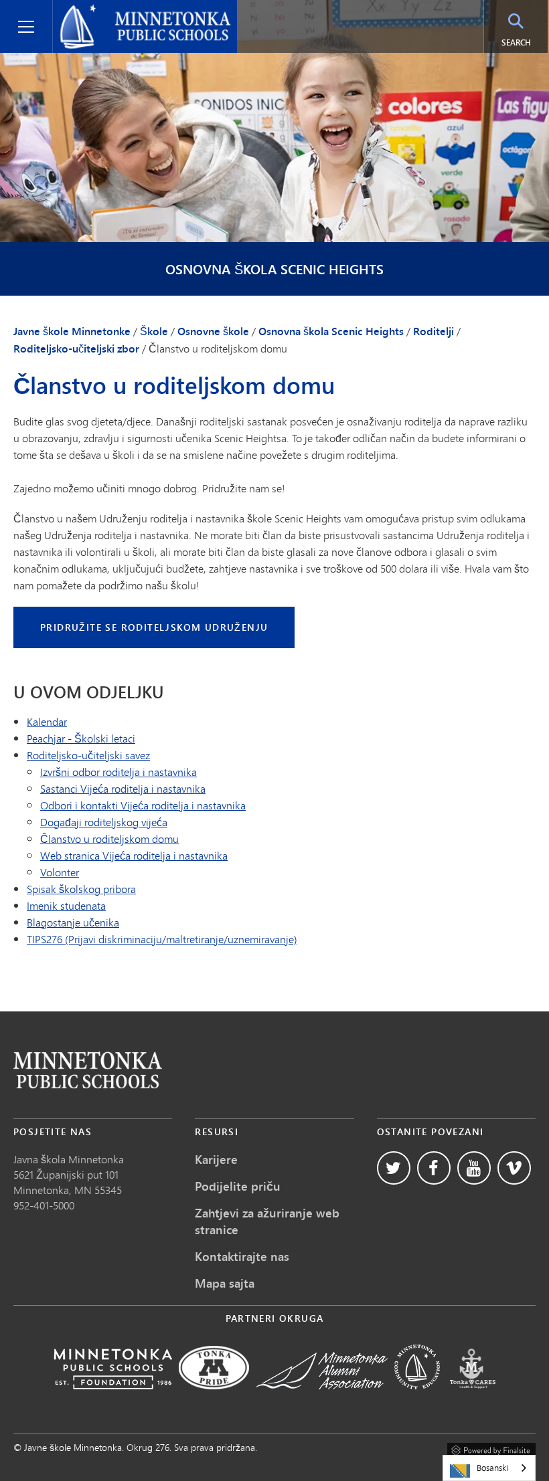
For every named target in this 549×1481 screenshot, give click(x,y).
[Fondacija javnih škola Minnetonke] (112, 1398)
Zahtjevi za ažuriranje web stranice (267, 1221)
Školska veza (87, 1070)
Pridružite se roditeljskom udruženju (154, 627)
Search (524, 42)
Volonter (59, 872)
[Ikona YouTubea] (474, 1168)
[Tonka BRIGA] (472, 1398)
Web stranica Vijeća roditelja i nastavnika (134, 855)
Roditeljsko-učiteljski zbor (76, 348)
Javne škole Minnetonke (116, 10)
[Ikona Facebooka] (434, 1168)
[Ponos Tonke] (213, 1398)
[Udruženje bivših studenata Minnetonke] (321, 1398)
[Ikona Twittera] (393, 1168)
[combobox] (489, 1468)
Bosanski (492, 1468)
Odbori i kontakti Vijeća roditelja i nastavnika (143, 805)
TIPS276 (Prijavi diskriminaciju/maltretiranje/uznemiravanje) (162, 939)
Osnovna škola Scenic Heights (274, 269)
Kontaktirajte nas (242, 1256)
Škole (154, 331)
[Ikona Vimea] (514, 1168)
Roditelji (433, 331)
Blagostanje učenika (73, 922)
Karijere (216, 1159)
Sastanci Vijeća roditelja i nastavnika (123, 788)
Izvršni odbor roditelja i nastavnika (118, 771)
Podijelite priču (238, 1186)
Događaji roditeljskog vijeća (103, 821)
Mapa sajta (224, 1283)
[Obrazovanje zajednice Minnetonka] (417, 1398)
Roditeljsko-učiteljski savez (88, 755)
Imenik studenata (66, 905)
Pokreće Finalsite (491, 1448)
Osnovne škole (213, 331)
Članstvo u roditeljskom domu (109, 838)
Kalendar (47, 721)
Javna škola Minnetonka (68, 1159)
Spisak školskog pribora (81, 888)
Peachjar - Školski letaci (81, 738)
